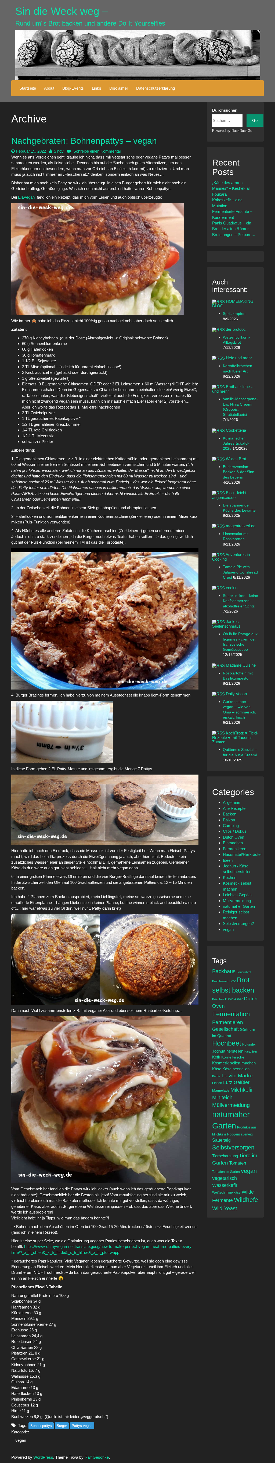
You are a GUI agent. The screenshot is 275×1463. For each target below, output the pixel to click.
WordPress (43, 1457)
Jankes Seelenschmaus (226, 623)
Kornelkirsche (232, 1057)
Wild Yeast (224, 1208)
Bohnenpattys (41, 1426)
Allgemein (231, 802)
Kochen (229, 877)
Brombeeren (220, 981)
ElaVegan (26, 197)
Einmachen (233, 842)
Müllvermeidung (237, 900)
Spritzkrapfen (234, 314)
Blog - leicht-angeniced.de (230, 495)
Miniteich (222, 1097)
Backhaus (224, 971)
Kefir (216, 1057)
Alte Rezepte (234, 808)
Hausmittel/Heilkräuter (242, 854)
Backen (229, 814)
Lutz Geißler (236, 1082)
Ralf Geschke (97, 1457)
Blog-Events (73, 88)
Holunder (249, 1044)
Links (96, 88)
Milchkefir (241, 1090)
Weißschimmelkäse (226, 1192)
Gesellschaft (225, 1029)
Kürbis (216, 1076)
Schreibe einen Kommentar (96, 151)
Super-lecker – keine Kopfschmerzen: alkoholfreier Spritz (240, 601)
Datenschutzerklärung (155, 88)
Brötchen (218, 999)
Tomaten (237, 1163)
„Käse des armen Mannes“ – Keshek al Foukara (230, 188)
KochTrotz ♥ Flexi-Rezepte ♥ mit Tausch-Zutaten (235, 737)
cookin (231, 587)
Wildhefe (246, 1199)
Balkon (229, 820)
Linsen (217, 1083)
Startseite (27, 88)
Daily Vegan (236, 693)
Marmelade (220, 1090)
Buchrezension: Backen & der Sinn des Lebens (238, 472)
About (49, 88)
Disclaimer (118, 88)
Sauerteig (221, 1140)
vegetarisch (224, 1178)
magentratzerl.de (240, 525)
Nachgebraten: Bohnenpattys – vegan (84, 141)
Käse (216, 1069)
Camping (231, 825)
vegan (20, 1440)
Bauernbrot (244, 972)
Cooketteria (236, 430)
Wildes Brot (236, 458)
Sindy (59, 151)
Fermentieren (234, 848)
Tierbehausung (225, 1155)
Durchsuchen (224, 110)
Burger (62, 1426)
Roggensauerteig (240, 1134)
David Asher (234, 999)
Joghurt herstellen (227, 1051)
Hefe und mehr (239, 358)
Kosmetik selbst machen (234, 1063)
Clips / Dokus (235, 831)
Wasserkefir (224, 1185)
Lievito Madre (237, 1075)
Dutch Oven (233, 837)
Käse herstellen (235, 1069)
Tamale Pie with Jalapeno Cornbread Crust (240, 572)
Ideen (228, 860)
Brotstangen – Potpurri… (233, 234)
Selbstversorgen (233, 1147)
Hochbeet (226, 1043)
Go (255, 120)
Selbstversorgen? (238, 923)
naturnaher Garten (239, 906)
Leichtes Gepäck (238, 894)
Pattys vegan (82, 1426)
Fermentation (231, 1014)
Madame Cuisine (241, 665)
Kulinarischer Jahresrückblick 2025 (236, 443)
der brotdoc (236, 329)
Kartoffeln (250, 1051)
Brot (232, 981)
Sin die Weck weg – (61, 11)
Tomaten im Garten (226, 1171)
